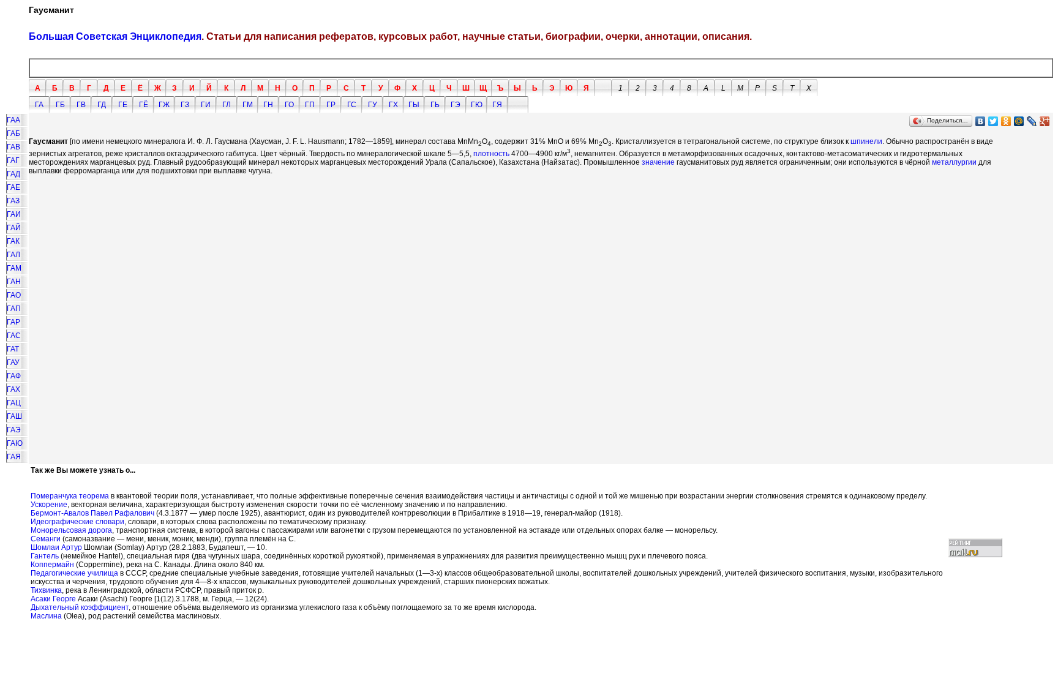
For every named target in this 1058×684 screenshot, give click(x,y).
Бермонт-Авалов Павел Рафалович (92, 513)
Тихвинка (46, 590)
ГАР (13, 322)
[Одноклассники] (1006, 121)
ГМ (247, 104)
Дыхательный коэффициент (80, 607)
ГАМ (14, 268)
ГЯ (497, 104)
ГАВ (13, 147)
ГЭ (455, 104)
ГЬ (435, 104)
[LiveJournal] (1032, 121)
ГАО (14, 295)
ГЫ (413, 104)
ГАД (13, 174)
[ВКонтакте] (980, 121)
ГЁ (143, 104)
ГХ (393, 104)
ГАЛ (13, 254)
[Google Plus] (1044, 121)
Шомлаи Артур (56, 547)
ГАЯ (14, 457)
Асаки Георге (53, 599)
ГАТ (13, 349)
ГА (39, 104)
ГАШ (14, 416)
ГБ (60, 104)
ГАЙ (14, 228)
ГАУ (13, 362)
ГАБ (13, 133)
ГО (289, 104)
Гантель (45, 556)
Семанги (46, 539)
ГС (351, 104)
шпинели (866, 141)
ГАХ (13, 389)
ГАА (13, 120)
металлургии (954, 162)
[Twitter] (993, 121)
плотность (491, 153)
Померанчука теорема (70, 496)
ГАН (14, 281)
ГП (310, 104)
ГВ (81, 104)
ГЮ (476, 104)
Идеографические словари (77, 521)
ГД (101, 104)
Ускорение (49, 504)
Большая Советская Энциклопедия (115, 36)
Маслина (46, 616)
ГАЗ (13, 201)
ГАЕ (13, 187)
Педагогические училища (74, 573)
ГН (268, 104)
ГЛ (226, 104)
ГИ (206, 104)
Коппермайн (52, 564)
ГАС (14, 335)
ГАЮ (15, 443)
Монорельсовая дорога (71, 530)
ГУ (372, 104)
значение (658, 162)
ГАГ (13, 160)
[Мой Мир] (1019, 121)
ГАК (13, 241)
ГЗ (185, 104)
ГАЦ (14, 403)
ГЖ (164, 104)
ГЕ (122, 104)
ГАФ (14, 376)
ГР (331, 104)
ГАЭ (14, 430)
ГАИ (14, 214)
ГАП (14, 308)
